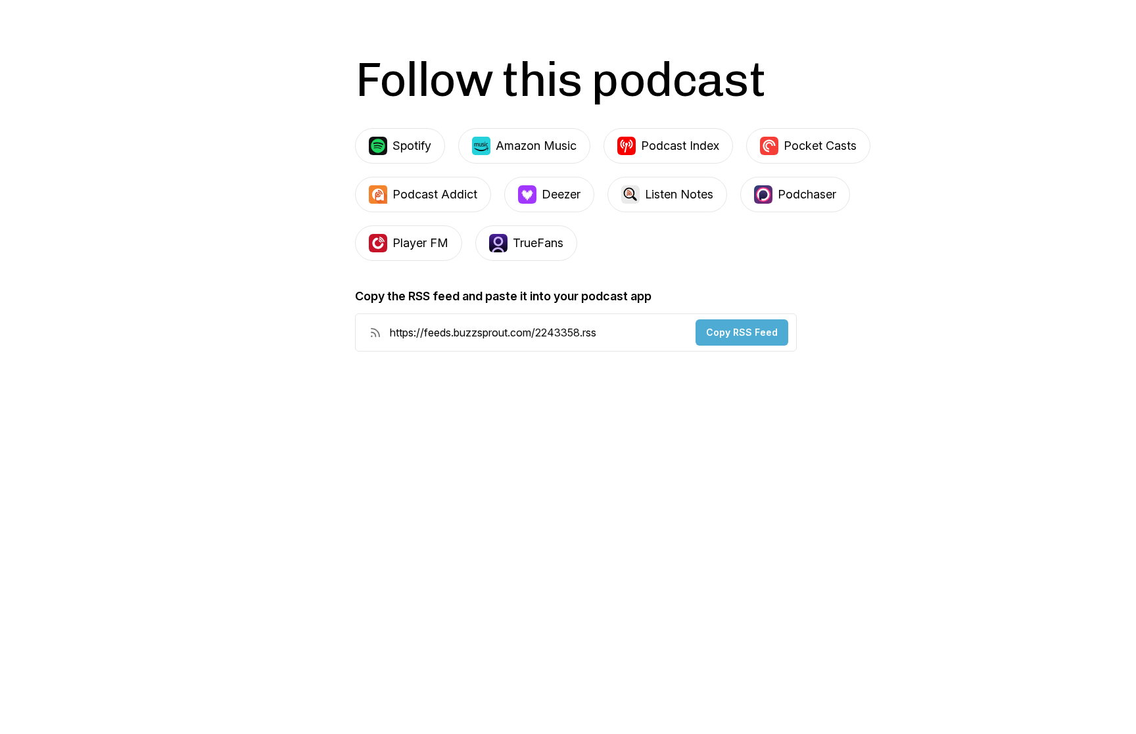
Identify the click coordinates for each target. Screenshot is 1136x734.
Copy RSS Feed (742, 332)
